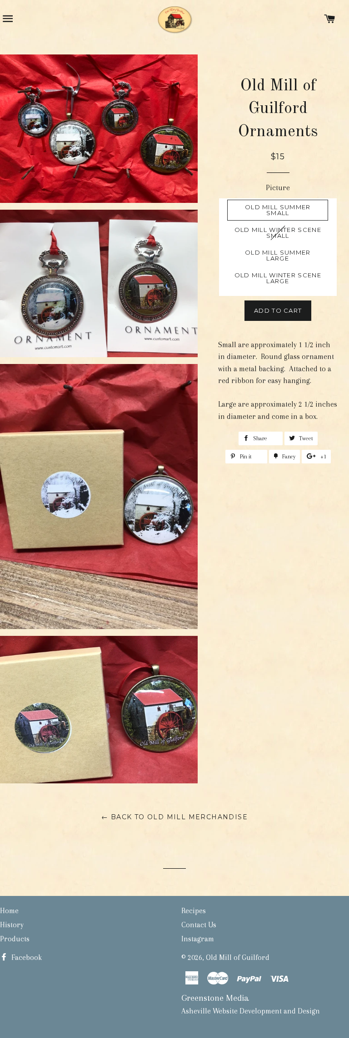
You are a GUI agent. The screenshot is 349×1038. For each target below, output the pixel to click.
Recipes (193, 910)
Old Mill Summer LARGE (278, 255)
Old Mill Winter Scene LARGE (277, 278)
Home (9, 910)
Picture (278, 187)
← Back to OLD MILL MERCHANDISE (174, 817)
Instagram (197, 939)
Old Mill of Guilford (237, 957)
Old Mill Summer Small (278, 209)
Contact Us (198, 924)
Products (15, 939)
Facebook (26, 957)
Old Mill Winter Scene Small (277, 232)
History (12, 924)
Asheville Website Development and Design (250, 1011)
